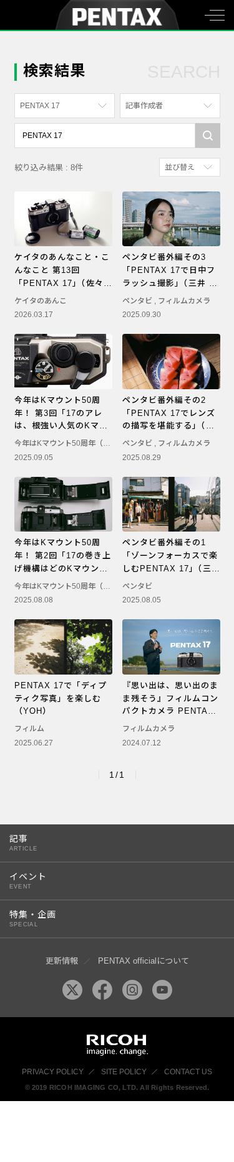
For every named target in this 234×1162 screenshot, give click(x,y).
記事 (23, 843)
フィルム (29, 728)
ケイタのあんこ (40, 301)
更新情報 (62, 961)
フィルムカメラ (184, 301)
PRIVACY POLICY (53, 1071)
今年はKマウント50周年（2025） (71, 443)
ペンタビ (138, 301)
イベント (28, 881)
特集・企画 (32, 919)
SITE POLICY (124, 1071)
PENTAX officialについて (143, 961)
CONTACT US (188, 1071)
